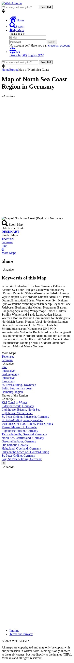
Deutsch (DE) (18, 55)
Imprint (14, 630)
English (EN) (36, 55)
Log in (51, 41)
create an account (59, 45)
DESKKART (10, 231)
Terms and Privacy (21, 634)
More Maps (9, 253)
